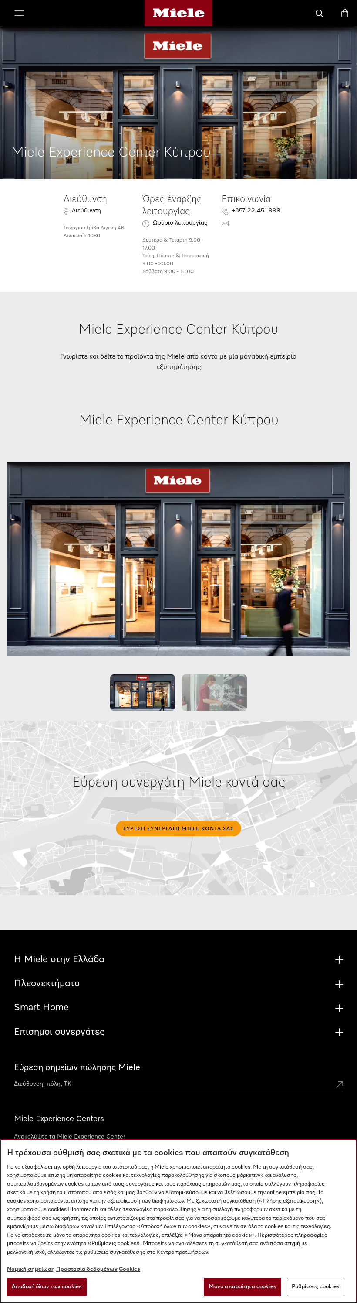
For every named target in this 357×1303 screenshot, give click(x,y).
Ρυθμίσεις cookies (316, 1286)
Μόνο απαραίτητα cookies (242, 1286)
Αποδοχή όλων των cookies (47, 1286)
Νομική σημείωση (31, 1269)
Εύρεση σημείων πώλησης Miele (77, 1067)
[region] (178, 1221)
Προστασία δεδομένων (87, 1269)
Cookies (129, 1269)
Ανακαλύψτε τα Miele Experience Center (69, 1137)
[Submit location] (339, 1085)
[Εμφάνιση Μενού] (19, 14)
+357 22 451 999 (256, 211)
